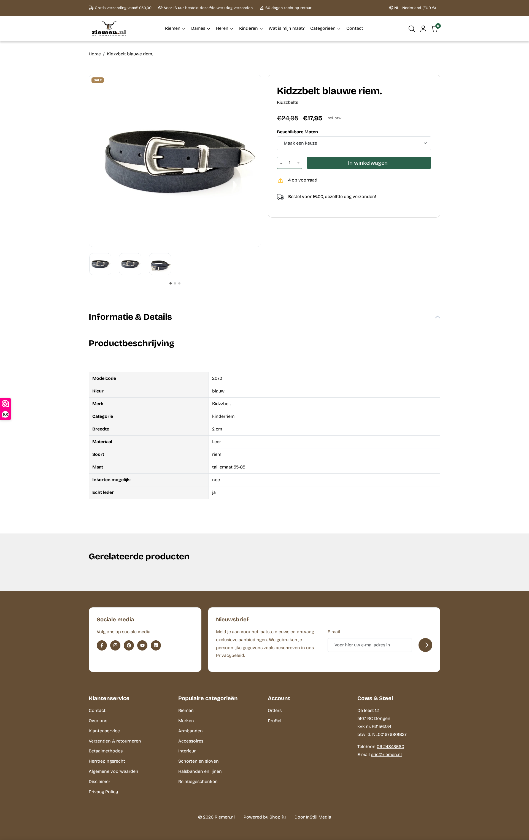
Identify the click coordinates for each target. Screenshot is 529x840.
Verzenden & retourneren (115, 741)
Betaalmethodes (106, 751)
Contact (97, 710)
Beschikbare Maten (297, 132)
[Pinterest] (129, 645)
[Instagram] (115, 645)
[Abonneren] (425, 645)
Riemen (186, 710)
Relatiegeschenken (198, 781)
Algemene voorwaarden (113, 771)
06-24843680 (390, 746)
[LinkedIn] (156, 645)
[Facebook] (102, 645)
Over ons (98, 720)
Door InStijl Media (313, 817)
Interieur (187, 751)
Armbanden (190, 730)
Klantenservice (104, 730)
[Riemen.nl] (109, 28)
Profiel (274, 720)
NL (414, 8)
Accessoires (190, 741)
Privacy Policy (103, 791)
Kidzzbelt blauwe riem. (130, 53)
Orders (275, 710)
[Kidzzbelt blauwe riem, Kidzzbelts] (175, 161)
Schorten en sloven (198, 761)
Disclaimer (99, 781)
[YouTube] (142, 645)
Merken (186, 720)
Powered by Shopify (265, 817)
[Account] (423, 28)
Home (95, 53)
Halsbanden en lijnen (200, 771)
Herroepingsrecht (107, 761)
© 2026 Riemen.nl (216, 817)
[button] (412, 28)
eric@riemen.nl (386, 754)
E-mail (334, 631)
